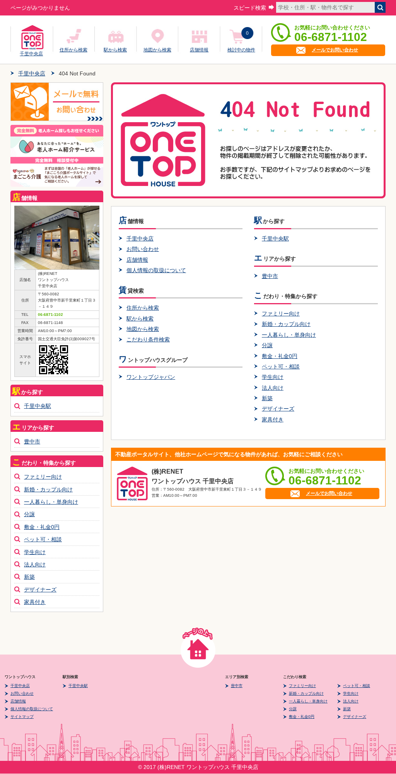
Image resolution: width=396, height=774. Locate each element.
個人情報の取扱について (156, 270)
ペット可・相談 (281, 366)
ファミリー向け (281, 313)
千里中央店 (31, 52)
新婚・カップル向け (286, 324)
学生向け (272, 377)
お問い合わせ (142, 249)
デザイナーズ (278, 409)
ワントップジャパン (150, 377)
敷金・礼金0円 (279, 356)
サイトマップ (22, 716)
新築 (267, 398)
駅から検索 (115, 50)
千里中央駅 (275, 238)
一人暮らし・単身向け (289, 335)
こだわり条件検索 (148, 339)
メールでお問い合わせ (335, 50)
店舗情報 (199, 50)
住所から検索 (73, 50)
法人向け (272, 388)
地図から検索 (157, 50)
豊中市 (270, 276)
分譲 (267, 345)
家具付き (272, 419)
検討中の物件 (241, 50)
